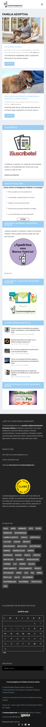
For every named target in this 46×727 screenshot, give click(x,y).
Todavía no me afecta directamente (18, 203)
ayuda (38, 528)
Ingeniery (17, 722)
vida (5, 586)
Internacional (29, 102)
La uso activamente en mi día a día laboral (20, 214)
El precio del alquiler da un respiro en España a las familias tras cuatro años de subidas (25, 373)
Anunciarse (14, 697)
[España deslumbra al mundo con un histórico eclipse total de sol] (7, 341)
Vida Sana (28, 687)
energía (7, 551)
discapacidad (9, 546)
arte (31, 528)
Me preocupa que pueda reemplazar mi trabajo (22, 208)
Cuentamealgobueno (26, 50)
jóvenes (7, 564)
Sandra (9, 50)
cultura (7, 542)
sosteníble (23, 582)
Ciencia (21, 344)
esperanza (8, 555)
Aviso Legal (16, 705)
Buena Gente (19, 687)
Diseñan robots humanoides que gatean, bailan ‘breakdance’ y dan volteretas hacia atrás (25, 330)
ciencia (24, 537)
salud (17, 577)
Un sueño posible (13, 47)
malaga (31, 564)
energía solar (19, 551)
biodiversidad (20, 533)
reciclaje (7, 577)
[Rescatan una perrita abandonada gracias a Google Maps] (23, 82)
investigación (33, 559)
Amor (13, 528)
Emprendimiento (8, 690)
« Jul (4, 652)
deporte (26, 542)
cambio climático (11, 537)
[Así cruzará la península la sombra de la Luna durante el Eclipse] (7, 351)
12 (17, 633)
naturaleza (8, 573)
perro (39, 573)
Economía (22, 377)
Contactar (5, 697)
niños (18, 573)
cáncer (17, 542)
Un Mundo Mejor (8, 687)
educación (22, 546)
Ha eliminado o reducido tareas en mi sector (21, 197)
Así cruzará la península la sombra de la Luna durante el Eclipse (24, 350)
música (38, 568)
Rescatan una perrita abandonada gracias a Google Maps (21, 97)
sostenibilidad (10, 582)
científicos (35, 537)
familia (27, 555)
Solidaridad (25, 52)
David (8, 102)
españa (30, 551)
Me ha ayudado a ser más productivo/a (20, 192)
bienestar (8, 533)
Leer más (9, 64)
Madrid (22, 564)
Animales (22, 102)
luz (14, 564)
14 (29, 633)
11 (11, 633)
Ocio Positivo (20, 690)
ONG (26, 573)
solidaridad (28, 577)
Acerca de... (6, 705)
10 (5, 633)
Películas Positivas (15, 52)
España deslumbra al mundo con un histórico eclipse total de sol (23, 341)
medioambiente (25, 568)
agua (6, 528)
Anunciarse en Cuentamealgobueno (21, 465)
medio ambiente (10, 568)
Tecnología (31, 334)
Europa (18, 555)
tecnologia (36, 582)
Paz (32, 573)
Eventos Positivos (8, 692)
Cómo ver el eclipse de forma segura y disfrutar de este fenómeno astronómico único (25, 361)
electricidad (35, 546)
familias (36, 555)
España (26, 344)
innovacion (8, 559)
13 (23, 633)
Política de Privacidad (28, 705)
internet (20, 559)
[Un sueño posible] (23, 30)
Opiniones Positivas (32, 690)
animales (22, 528)
